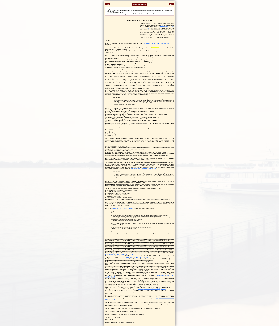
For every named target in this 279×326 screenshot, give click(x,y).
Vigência (107, 40)
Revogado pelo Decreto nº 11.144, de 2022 (116, 254)
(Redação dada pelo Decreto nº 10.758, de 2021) (123, 87)
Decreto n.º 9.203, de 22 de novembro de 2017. (156, 155)
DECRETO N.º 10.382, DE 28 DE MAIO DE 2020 (139, 20)
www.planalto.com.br (124, 10)
